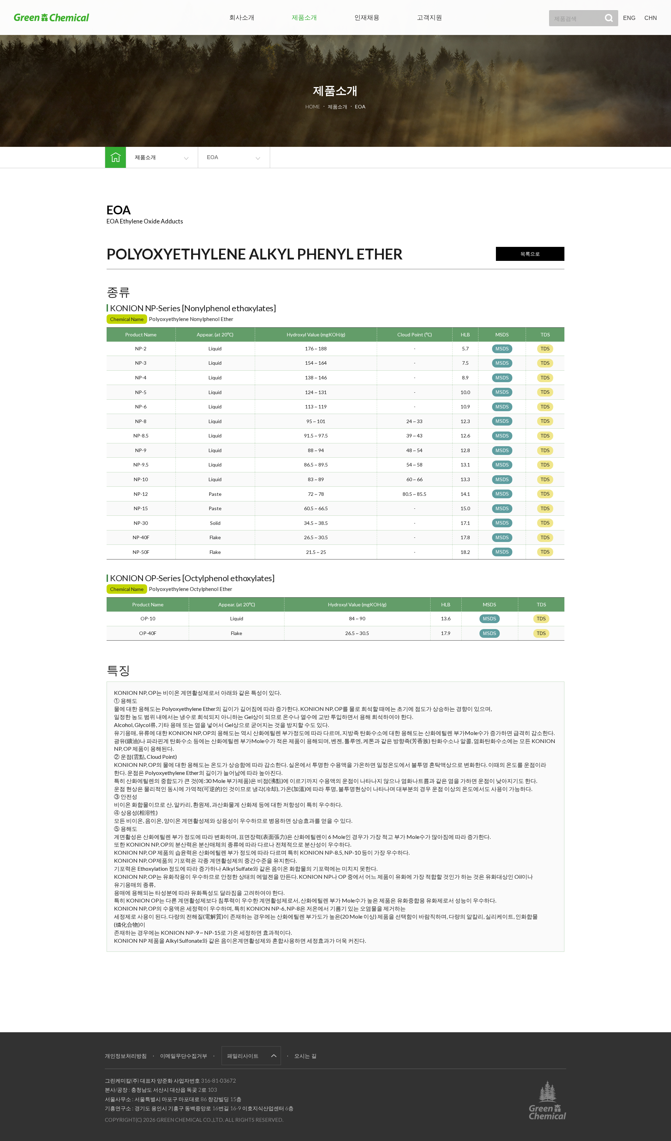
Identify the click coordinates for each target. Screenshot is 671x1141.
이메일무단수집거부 (183, 1056)
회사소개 (241, 17)
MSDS (502, 348)
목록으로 (530, 254)
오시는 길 (305, 1056)
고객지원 (429, 17)
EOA (212, 157)
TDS (545, 348)
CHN (650, 18)
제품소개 (304, 17)
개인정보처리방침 (126, 1056)
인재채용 (367, 17)
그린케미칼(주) (51, 17)
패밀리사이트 (243, 1056)
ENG (629, 18)
